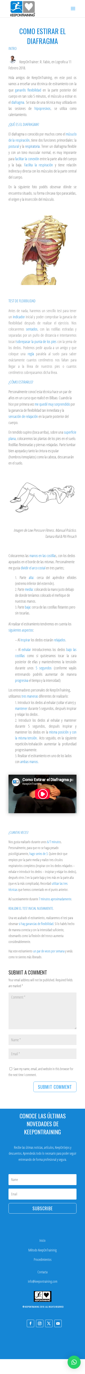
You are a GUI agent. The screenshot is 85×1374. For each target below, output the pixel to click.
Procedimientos (42, 1259)
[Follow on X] (49, 1323)
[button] (74, 1362)
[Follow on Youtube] (58, 1323)
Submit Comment (55, 1087)
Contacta (42, 1272)
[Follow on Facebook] (30, 1323)
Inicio (42, 1240)
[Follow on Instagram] (39, 1323)
